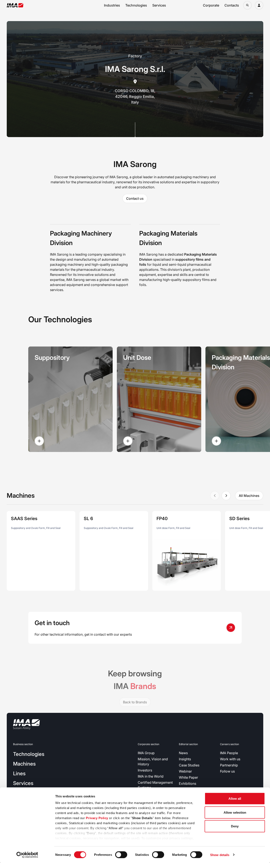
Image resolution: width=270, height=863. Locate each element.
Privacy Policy (97, 818)
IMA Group (146, 753)
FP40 (162, 518)
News (183, 753)
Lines (19, 773)
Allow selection (235, 812)
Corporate (211, 5)
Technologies (136, 5)
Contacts (231, 5)
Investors (145, 770)
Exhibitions (187, 783)
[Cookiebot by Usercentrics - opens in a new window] (27, 855)
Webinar (185, 771)
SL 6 (88, 518)
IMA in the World (150, 776)
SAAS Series (24, 518)
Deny (235, 826)
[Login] (259, 5)
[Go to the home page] (15, 5)
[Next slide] (226, 495)
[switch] (121, 854)
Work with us (230, 759)
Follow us (227, 771)
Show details (219, 854)
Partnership (229, 765)
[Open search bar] (247, 5)
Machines (24, 764)
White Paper (188, 777)
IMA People (229, 753)
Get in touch (52, 623)
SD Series (239, 518)
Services (159, 5)
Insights (185, 759)
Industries (112, 5)
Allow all (234, 798)
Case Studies (189, 765)
